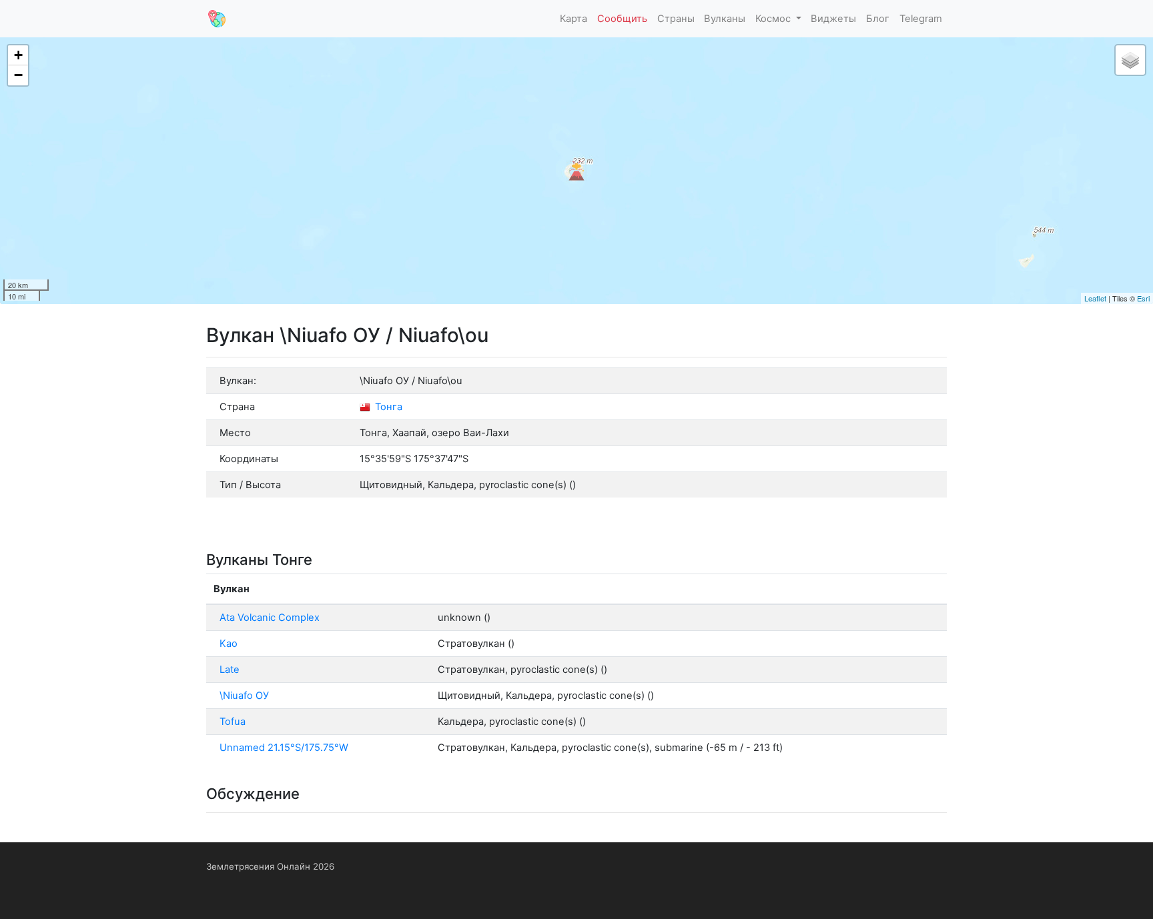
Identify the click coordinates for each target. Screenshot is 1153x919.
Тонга (387, 407)
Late (230, 670)
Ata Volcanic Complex (270, 618)
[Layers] (1130, 60)
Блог (877, 19)
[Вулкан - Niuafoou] (576, 170)
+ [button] (18, 55)
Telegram (920, 19)
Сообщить (622, 19)
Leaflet (1095, 298)
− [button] (18, 75)
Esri (1143, 298)
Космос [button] (774, 19)
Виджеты (833, 19)
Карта (573, 19)
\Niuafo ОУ (244, 696)
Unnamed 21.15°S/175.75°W (284, 748)
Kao (229, 644)
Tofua (233, 722)
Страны (676, 19)
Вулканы (724, 19)
